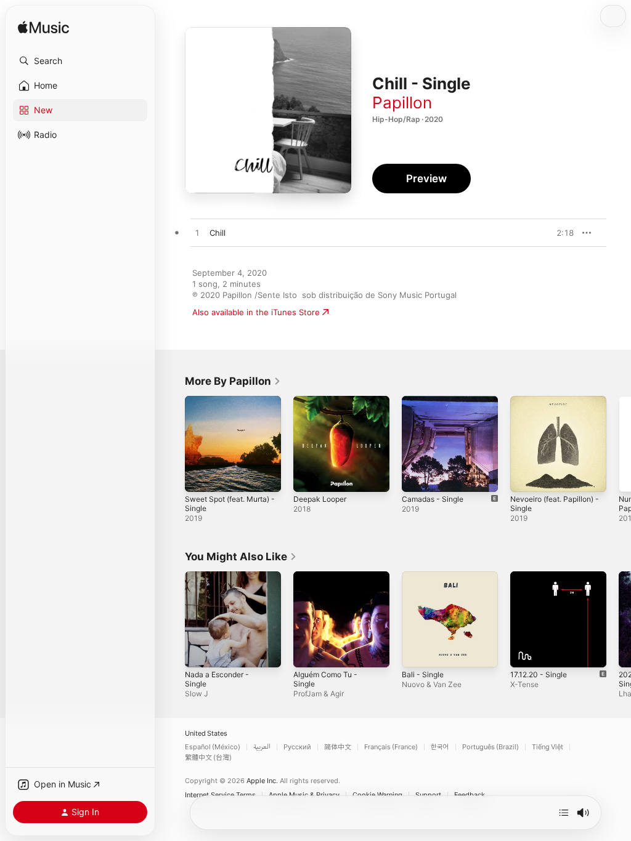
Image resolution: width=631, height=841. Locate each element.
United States (206, 733)
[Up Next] (563, 812)
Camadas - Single (432, 499)
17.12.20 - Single (538, 674)
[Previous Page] (172, 444)
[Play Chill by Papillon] (197, 233)
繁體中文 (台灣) (208, 757)
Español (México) (212, 747)
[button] (80, 60)
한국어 (440, 747)
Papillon (402, 102)
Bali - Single (423, 674)
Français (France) (391, 747)
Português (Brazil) (490, 747)
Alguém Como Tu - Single (325, 679)
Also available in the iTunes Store (256, 312)
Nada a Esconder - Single (217, 679)
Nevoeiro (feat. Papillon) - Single (554, 503)
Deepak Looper (319, 499)
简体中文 (337, 747)
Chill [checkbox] (218, 233)
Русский (297, 747)
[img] (43, 28)
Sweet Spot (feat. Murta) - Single (230, 503)
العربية (262, 747)
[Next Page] (618, 444)
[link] (233, 381)
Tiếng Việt (547, 747)
